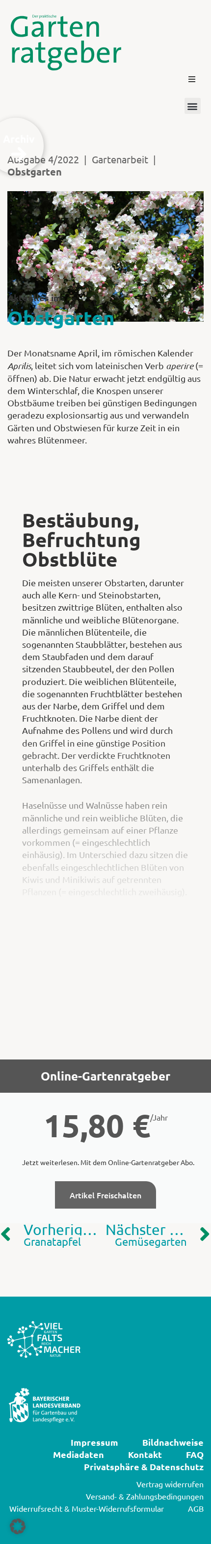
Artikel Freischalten (105, 1195)
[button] (192, 79)
